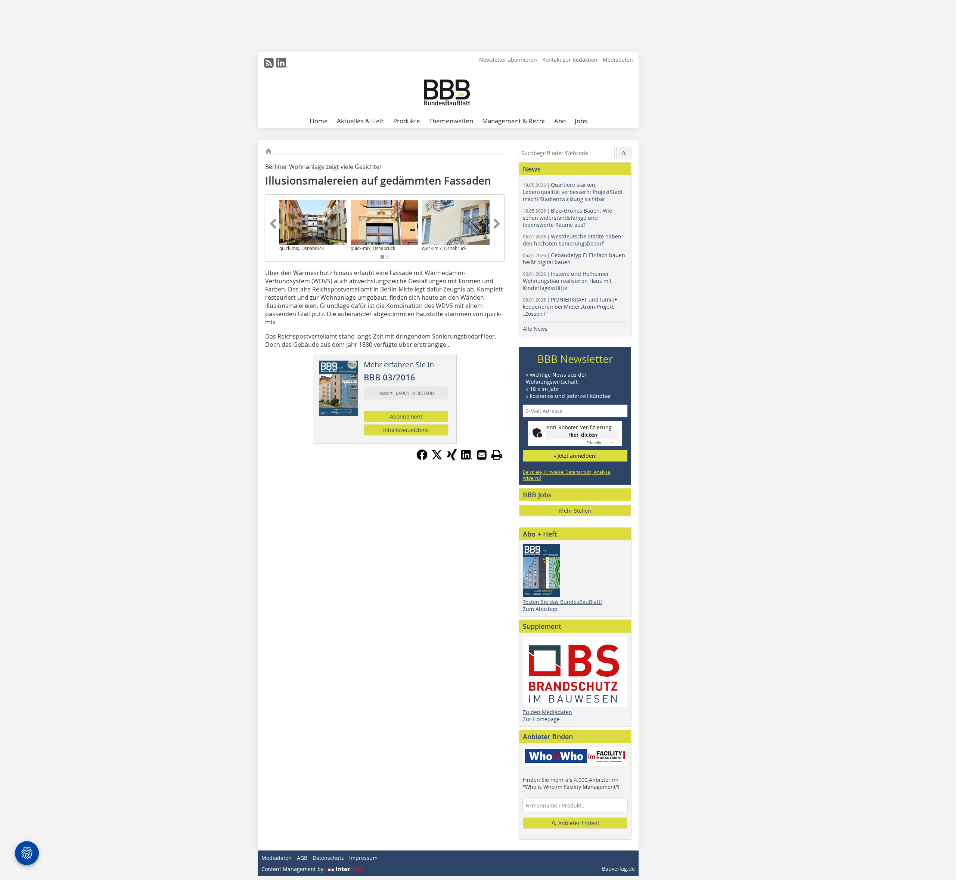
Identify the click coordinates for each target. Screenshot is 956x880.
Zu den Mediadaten (547, 712)
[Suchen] (624, 153)
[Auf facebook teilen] (422, 458)
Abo (560, 121)
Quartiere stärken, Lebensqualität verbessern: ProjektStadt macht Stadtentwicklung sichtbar (573, 192)
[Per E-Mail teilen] (481, 454)
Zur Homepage (541, 719)
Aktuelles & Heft (360, 121)
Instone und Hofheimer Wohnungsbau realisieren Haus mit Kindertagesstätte (567, 280)
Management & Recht (513, 121)
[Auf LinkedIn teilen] (466, 458)
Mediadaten (618, 59)
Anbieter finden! (578, 823)
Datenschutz (328, 857)
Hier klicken (583, 434)
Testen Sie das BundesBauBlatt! (562, 601)
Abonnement (406, 416)
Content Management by (293, 869)
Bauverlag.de (618, 868)
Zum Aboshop (540, 608)
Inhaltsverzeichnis (406, 429)
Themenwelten (451, 121)
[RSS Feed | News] (268, 62)
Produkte (406, 121)
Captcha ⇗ (603, 443)
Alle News (535, 328)
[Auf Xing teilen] (451, 458)
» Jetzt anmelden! (575, 455)
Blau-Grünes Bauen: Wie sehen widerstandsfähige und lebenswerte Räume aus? (567, 217)
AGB (302, 857)
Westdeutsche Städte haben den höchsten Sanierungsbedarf (572, 240)
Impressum (363, 857)
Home (319, 121)
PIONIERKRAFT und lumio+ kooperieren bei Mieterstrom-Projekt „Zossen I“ (570, 306)
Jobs (581, 121)
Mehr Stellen (575, 510)
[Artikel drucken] (496, 454)
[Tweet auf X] (436, 458)
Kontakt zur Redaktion (570, 59)
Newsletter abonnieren (508, 59)
